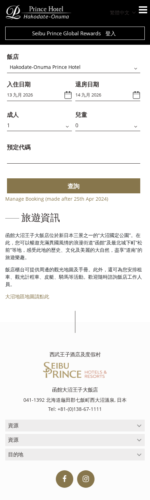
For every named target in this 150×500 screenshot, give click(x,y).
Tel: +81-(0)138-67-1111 (75, 409)
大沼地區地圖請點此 (27, 296)
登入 (110, 33)
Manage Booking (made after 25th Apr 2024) (56, 198)
